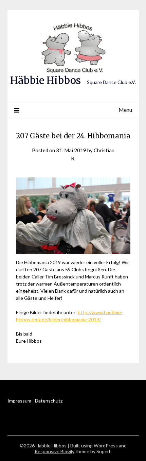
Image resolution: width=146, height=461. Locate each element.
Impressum (19, 401)
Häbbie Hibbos (45, 80)
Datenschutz (48, 401)
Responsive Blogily (54, 451)
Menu (125, 109)
